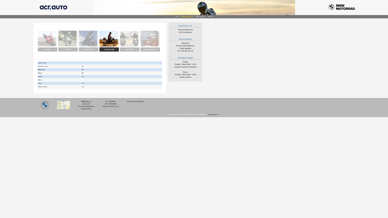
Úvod (177, 16)
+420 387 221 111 (186, 51)
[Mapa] (63, 109)
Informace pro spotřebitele (135, 101)
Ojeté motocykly (200, 16)
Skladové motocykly (187, 16)
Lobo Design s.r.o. (213, 114)
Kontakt (210, 16)
